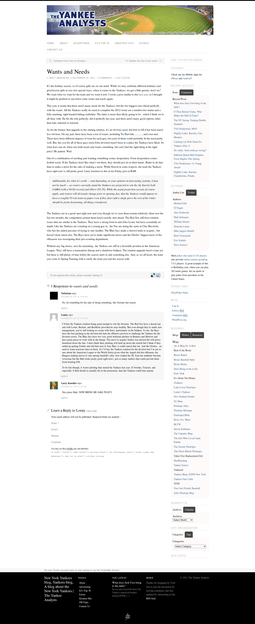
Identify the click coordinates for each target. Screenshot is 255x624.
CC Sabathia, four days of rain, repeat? (142, 60)
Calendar (189, 509)
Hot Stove (123, 78)
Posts (175, 92)
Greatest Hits (124, 43)
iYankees (178, 382)
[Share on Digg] (158, 275)
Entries (178, 310)
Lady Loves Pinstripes (185, 387)
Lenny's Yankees (182, 392)
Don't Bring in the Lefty (186, 368)
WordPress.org (179, 319)
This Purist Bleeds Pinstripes (188, 451)
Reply (64, 308)
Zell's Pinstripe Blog (184, 493)
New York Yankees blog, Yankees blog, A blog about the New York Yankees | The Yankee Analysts (59, 588)
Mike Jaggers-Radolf (184, 231)
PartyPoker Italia (179, 292)
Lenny (81, 410)
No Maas (178, 401)
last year (143, 94)
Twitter (191, 192)
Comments (186, 92)
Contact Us (54, 49)
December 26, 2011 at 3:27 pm (74, 386)
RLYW (177, 424)
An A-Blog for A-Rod (185, 345)
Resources (197, 335)
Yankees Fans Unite (183, 479)
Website (55, 435)
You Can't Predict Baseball (187, 488)
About (64, 43)
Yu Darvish (127, 134)
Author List (178, 192)
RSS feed (150, 598)
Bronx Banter (180, 355)
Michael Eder (180, 203)
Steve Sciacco (180, 244)
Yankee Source (181, 465)
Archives (177, 509)
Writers (185, 335)
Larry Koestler (69, 383)
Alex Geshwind (181, 212)
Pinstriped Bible (182, 415)
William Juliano (181, 221)
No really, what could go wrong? (190, 150)
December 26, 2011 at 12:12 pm (74, 318)
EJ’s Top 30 (102, 43)
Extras (144, 43)
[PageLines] (127, 619)
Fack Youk (179, 373)
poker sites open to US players (192, 255)
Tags (188, 534)
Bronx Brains (180, 364)
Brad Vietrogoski (182, 235)
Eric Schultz (180, 240)
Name (54, 423)
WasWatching (180, 460)
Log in (175, 305)
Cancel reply (91, 410)
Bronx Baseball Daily (184, 359)
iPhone (174, 78)
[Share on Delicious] (153, 275)
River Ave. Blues (182, 419)
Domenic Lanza (181, 226)
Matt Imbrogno (59, 78)
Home (50, 43)
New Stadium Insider (184, 396)
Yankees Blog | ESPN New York (190, 474)
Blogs (175, 335)
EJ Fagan (178, 207)
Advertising (81, 43)
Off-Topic (83, 602)
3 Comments (104, 78)
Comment (56, 442)
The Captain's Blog (183, 433)
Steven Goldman (182, 429)
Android (187, 78)
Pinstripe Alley (181, 405)
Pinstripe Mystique (183, 410)
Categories (178, 534)
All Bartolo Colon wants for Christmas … (70, 60)
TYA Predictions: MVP (185, 128)
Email (54, 429)
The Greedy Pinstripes (185, 446)
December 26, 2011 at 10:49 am (74, 296)
